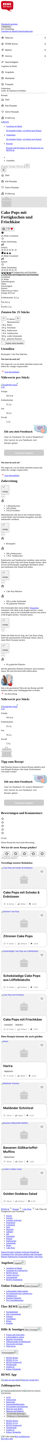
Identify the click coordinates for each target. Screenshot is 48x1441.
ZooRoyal (10, 1367)
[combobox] (13, 166)
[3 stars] (24, 854)
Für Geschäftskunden (14, 1300)
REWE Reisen (12, 1358)
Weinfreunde (11, 1365)
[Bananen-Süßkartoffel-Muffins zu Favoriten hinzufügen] (42, 1127)
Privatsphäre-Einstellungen (17, 1406)
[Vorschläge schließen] (3, 170)
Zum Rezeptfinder (11, 372)
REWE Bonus (12, 1273)
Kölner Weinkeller (13, 1369)
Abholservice (11, 1296)
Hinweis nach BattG (14, 1409)
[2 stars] (16, 854)
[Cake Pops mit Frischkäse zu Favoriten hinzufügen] (42, 999)
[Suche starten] (27, 166)
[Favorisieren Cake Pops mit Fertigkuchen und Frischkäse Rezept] (10, 229)
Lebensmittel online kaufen (17, 1291)
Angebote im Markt (14, 1268)
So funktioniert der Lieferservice (19, 1293)
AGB (8, 1397)
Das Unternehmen (13, 1314)
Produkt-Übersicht (13, 1298)
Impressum (10, 1402)
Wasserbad (34, 608)
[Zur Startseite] (9, 16)
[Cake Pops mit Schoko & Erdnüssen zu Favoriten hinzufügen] (42, 872)
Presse (8, 1321)
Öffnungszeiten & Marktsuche (18, 1342)
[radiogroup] (24, 854)
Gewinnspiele (11, 1277)
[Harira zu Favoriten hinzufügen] (42, 1045)
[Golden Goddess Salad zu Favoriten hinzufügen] (42, 1173)
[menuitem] (24, 38)
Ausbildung (11, 1319)
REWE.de (5, 1209)
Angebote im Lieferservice (17, 1270)
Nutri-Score (11, 1346)
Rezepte (24, 147)
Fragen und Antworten (15, 1335)
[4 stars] (33, 854)
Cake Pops (27, 1209)
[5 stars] (42, 854)
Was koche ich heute (14, 1344)
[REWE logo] (5, 122)
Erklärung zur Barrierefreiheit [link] (17, 1416)
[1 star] (7, 854)
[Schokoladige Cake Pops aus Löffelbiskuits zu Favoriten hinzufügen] (42, 955)
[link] (26, 128)
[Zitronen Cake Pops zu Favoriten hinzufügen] (42, 915)
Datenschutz (11, 1400)
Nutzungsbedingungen (15, 1404)
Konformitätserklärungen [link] (16, 1414)
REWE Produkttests (14, 1280)
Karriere (9, 1316)
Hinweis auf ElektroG (15, 1411)
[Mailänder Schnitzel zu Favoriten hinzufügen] (42, 1087)
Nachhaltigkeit (12, 1312)
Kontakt (9, 1323)
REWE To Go (12, 1360)
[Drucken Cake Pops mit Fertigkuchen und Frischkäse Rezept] (3, 229)
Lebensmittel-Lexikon (15, 1337)
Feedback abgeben (24, 453)
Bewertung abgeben (9, 858)
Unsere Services (12, 1275)
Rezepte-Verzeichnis (14, 1339)
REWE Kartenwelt (14, 1362)
